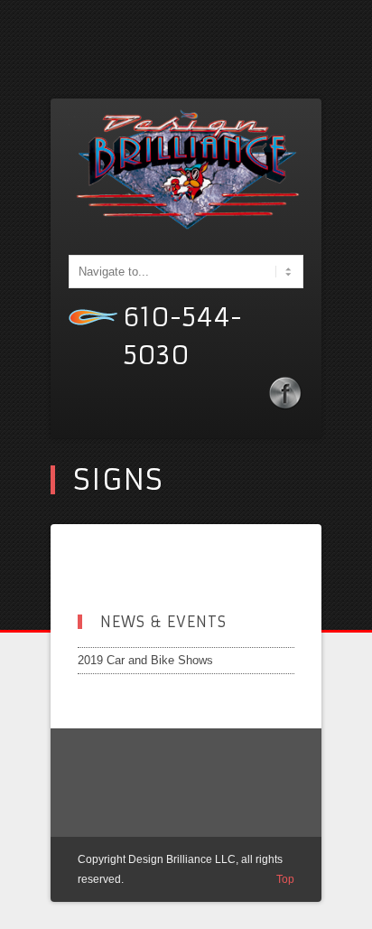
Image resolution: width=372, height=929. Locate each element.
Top (285, 879)
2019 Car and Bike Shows (145, 660)
